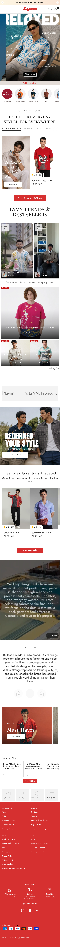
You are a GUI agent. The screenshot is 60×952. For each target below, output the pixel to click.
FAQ (4, 851)
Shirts (4, 820)
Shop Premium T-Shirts (30, 198)
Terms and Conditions (39, 824)
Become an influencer (39, 847)
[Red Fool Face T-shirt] (44, 156)
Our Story (34, 816)
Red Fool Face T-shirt (42, 180)
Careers (34, 820)
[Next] (55, 156)
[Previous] (32, 156)
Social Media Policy (38, 832)
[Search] (47, 9)
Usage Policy (36, 828)
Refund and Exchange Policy (13, 872)
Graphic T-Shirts (33, 128)
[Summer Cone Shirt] (44, 508)
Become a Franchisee (39, 855)
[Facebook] (30, 914)
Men (4, 816)
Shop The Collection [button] (15, 455)
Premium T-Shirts (11, 128)
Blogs (33, 843)
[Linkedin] (37, 914)
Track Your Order (8, 843)
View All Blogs (30, 785)
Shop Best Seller (30, 550)
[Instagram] (22, 914)
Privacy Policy (7, 868)
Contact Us (6, 855)
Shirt (48, 128)
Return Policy (7, 859)
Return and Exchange (10, 847)
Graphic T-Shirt (8, 828)
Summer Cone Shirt (41, 532)
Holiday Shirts (7, 832)
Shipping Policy (8, 864)
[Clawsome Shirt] (16, 508)
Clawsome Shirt (11, 532)
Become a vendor (38, 851)
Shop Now (13, 184)
